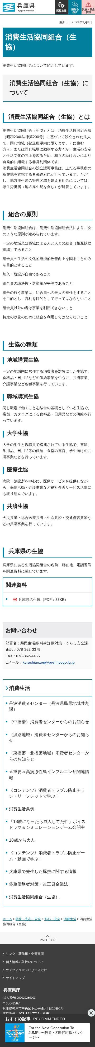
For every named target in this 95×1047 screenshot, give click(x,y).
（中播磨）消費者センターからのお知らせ (49, 722)
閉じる (91, 1013)
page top (47, 940)
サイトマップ (15, 978)
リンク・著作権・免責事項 (25, 954)
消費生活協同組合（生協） (34, 897)
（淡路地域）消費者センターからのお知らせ (49, 737)
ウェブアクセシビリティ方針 (26, 970)
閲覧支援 (61, 10)
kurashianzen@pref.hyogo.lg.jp (49, 662)
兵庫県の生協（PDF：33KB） (43, 599)
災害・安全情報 (88, 11)
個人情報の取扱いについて (25, 962)
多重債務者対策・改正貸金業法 (38, 884)
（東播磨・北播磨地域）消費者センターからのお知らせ (49, 756)
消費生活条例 (21, 809)
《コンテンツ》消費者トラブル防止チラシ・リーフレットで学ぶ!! (47, 793)
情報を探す (75, 11)
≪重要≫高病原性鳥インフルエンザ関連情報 (49, 774)
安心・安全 (52, 919)
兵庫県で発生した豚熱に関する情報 (43, 871)
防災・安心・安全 (28, 919)
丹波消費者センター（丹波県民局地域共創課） (49, 706)
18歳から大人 (22, 840)
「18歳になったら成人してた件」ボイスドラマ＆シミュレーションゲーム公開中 (47, 824)
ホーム (7, 919)
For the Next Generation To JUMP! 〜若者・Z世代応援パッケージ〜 (56, 1032)
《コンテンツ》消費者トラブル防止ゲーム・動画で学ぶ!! (47, 856)
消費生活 (19, 688)
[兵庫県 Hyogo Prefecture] (19, 7)
